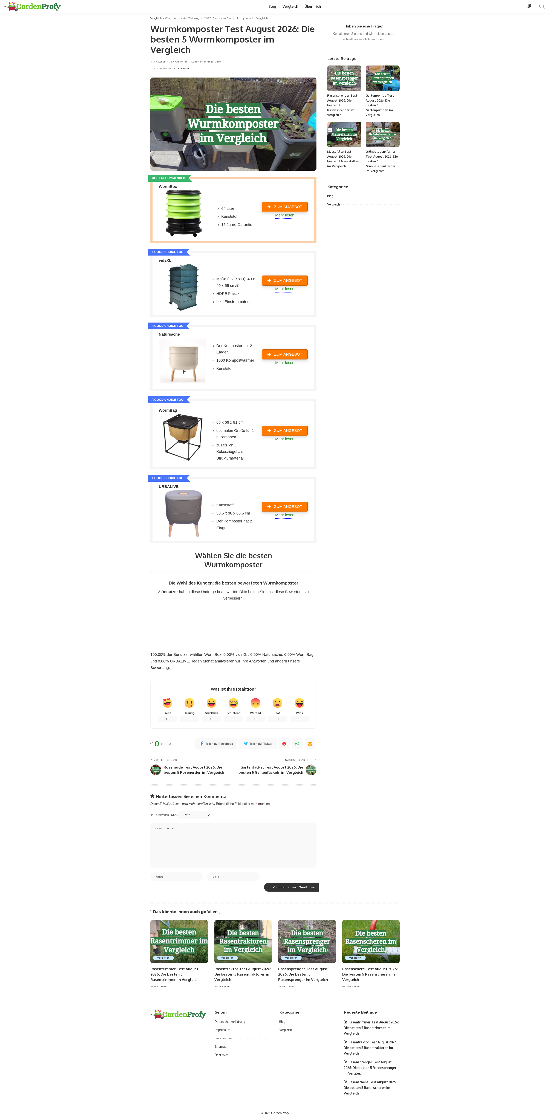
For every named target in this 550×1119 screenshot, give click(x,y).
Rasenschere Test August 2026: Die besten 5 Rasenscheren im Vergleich (370, 974)
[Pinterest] (284, 743)
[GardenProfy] (32, 6)
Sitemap (220, 1046)
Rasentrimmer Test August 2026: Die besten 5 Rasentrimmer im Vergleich (174, 974)
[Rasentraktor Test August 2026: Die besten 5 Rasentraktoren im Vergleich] (243, 941)
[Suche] (542, 6)
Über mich (222, 1055)
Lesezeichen (223, 1038)
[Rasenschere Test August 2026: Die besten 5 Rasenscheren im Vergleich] (371, 941)
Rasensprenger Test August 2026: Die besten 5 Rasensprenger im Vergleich (303, 974)
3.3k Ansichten (178, 62)
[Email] (310, 743)
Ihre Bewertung (164, 814)
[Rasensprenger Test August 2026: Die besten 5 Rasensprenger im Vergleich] (344, 78)
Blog (330, 196)
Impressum (222, 1030)
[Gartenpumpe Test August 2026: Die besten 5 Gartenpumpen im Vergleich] (383, 78)
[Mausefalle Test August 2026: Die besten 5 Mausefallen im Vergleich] (344, 134)
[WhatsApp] (297, 743)
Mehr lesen (284, 215)
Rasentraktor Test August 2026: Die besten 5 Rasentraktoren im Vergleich (242, 974)
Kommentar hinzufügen (206, 62)
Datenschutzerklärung (230, 1021)
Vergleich (333, 204)
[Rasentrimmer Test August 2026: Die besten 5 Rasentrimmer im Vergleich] (179, 941)
